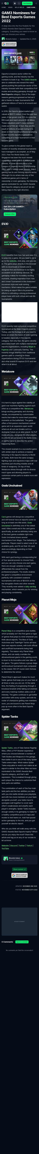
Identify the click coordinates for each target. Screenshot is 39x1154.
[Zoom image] (19, 238)
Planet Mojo (7, 631)
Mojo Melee (19, 7)
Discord (13, 846)
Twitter (22, 846)
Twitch (29, 846)
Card (4, 517)
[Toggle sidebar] (36, 3)
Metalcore (28, 409)
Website (5, 846)
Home (4, 7)
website (13, 261)
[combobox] (15, 3)
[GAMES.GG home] (7, 3)
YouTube (5, 848)
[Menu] (2, 3)
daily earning (30, 586)
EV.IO (4, 255)
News (10, 7)
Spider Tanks (7, 748)
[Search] (19, 3)
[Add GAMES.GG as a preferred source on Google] (9, 44)
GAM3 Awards (30, 80)
